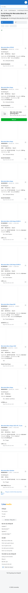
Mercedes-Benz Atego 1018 (8, 346)
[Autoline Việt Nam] (9, 2)
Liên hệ (3, 516)
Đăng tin (14, 119)
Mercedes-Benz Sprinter (7, 470)
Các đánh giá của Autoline (8, 548)
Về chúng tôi (4, 511)
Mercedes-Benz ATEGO (7, 47)
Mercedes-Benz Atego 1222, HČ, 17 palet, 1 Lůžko (14, 425)
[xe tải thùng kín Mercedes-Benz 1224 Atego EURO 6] (14, 255)
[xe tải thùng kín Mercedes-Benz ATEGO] (14, 38)
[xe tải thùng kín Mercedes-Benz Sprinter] (14, 461)
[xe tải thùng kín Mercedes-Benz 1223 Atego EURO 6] (14, 211)
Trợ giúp (4, 514)
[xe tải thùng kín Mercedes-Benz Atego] (14, 78)
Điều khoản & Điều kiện (7, 540)
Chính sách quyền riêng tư (8, 543)
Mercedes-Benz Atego (7, 87)
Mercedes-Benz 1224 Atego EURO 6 (11, 264)
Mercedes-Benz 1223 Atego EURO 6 (11, 221)
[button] (26, 2)
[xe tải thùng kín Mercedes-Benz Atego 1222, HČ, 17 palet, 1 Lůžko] (14, 416)
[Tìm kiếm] (25, 6)
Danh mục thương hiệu (7, 550)
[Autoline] (2, 10)
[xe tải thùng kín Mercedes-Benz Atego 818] (14, 294)
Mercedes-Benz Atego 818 (8, 304)
